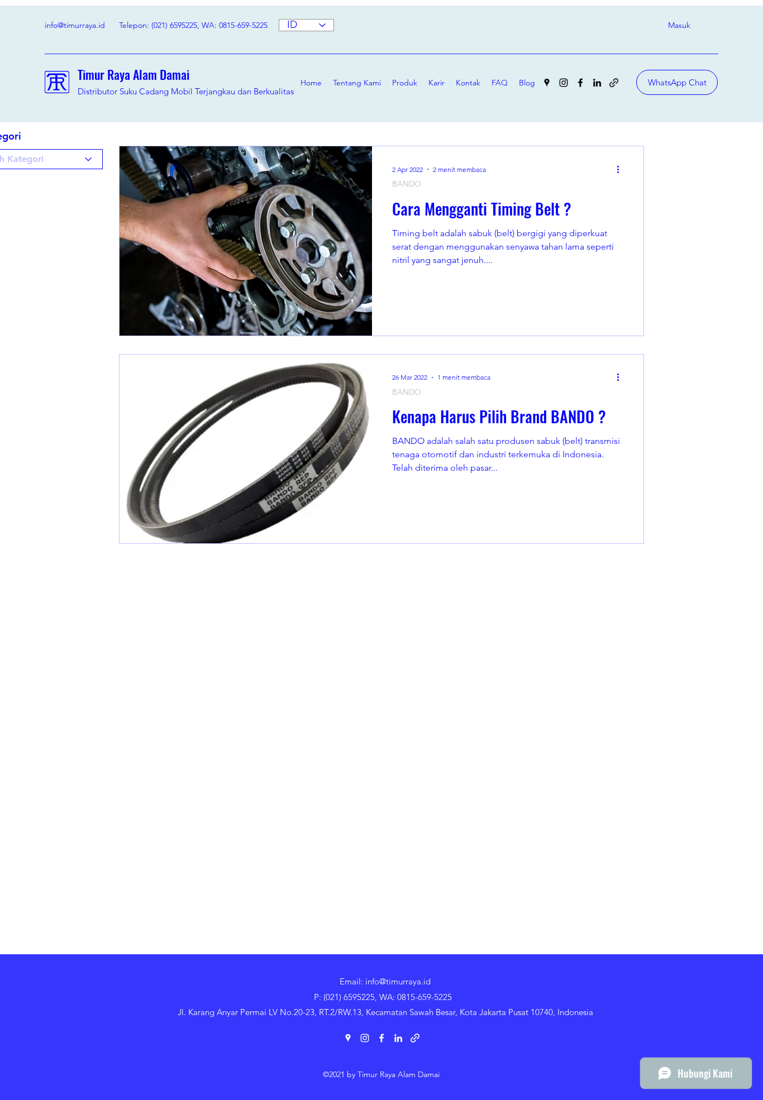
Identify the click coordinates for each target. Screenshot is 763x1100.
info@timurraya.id (75, 25)
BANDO (406, 184)
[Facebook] (580, 82)
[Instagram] (563, 82)
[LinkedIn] (597, 82)
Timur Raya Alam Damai (133, 74)
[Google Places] (546, 82)
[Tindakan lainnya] (621, 169)
